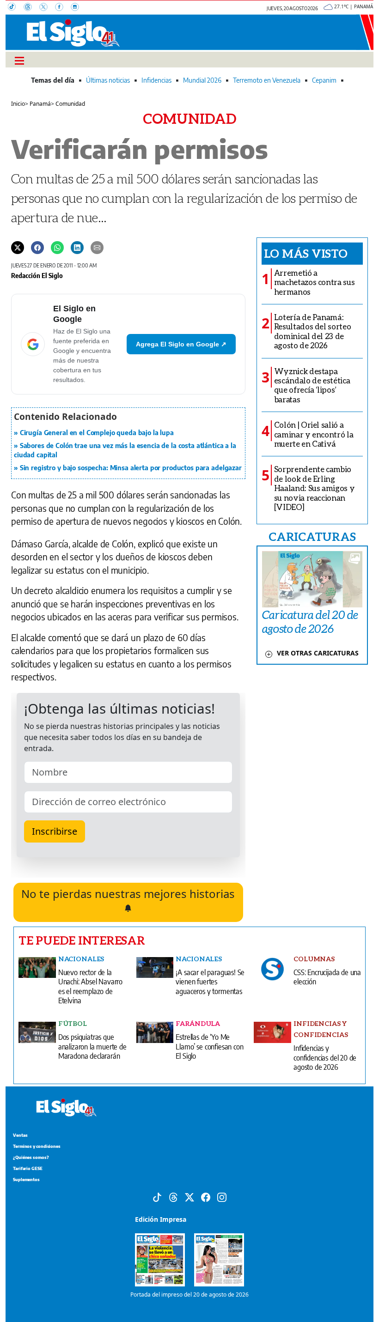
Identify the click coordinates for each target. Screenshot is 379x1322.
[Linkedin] (77, 247)
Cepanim (324, 80)
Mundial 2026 (202, 80)
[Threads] (31, 8)
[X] (47, 8)
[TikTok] (16, 8)
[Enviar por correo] (97, 247)
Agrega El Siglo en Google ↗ (181, 344)
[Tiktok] (157, 1196)
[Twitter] (17, 247)
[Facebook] (63, 8)
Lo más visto (306, 253)
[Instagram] (78, 8)
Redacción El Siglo (37, 275)
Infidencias (156, 80)
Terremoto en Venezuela (266, 80)
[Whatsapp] (57, 247)
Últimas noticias (108, 80)
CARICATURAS (312, 536)
